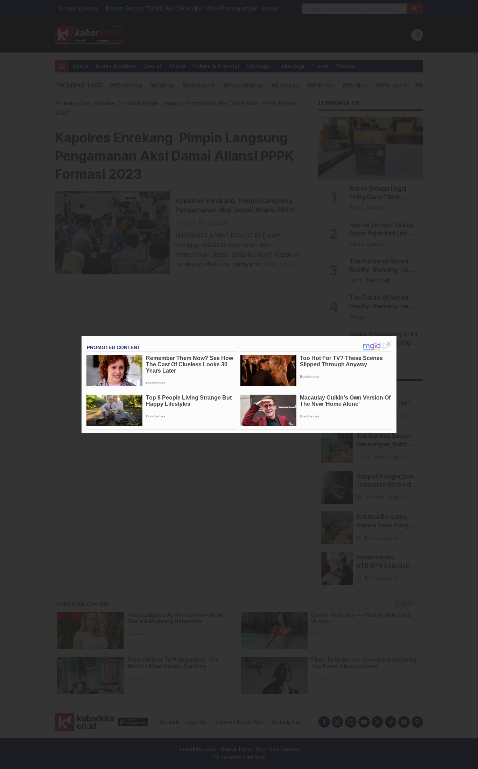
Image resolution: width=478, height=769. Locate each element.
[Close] (388, 343)
